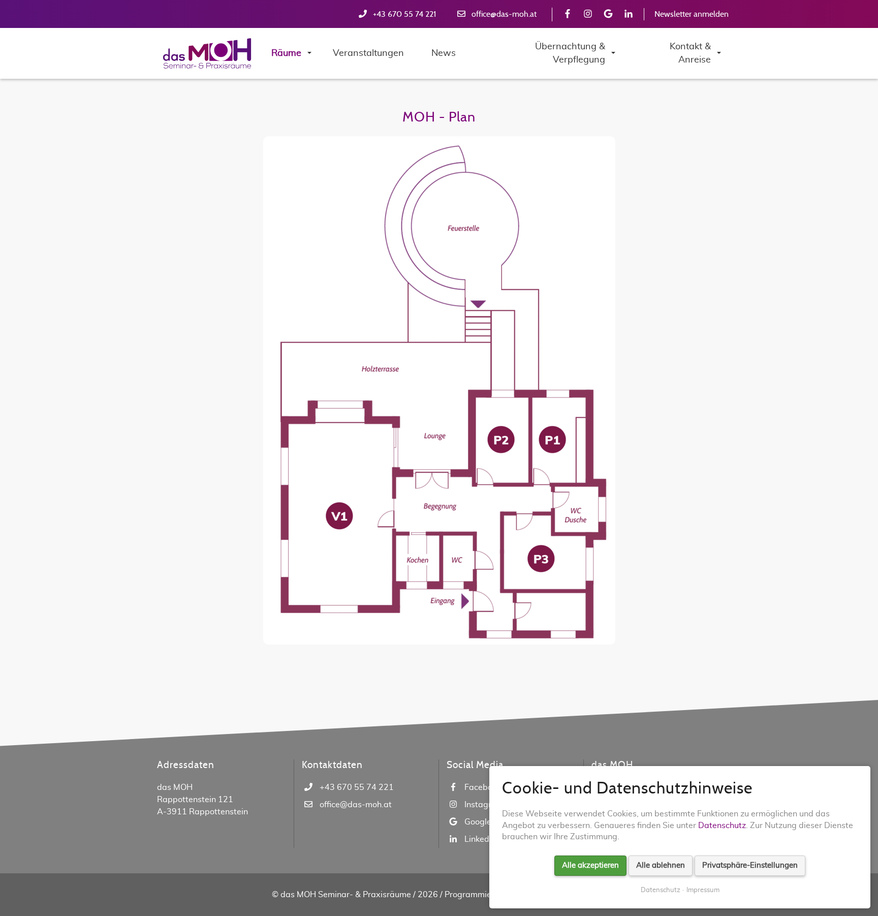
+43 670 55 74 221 (404, 14)
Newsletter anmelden (691, 14)
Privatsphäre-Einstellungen (750, 865)
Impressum (702, 890)
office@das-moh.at (504, 14)
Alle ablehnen (660, 865)
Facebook (482, 787)
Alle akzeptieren (590, 865)
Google (477, 822)
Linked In (481, 839)
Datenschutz (722, 825)
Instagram (484, 805)
